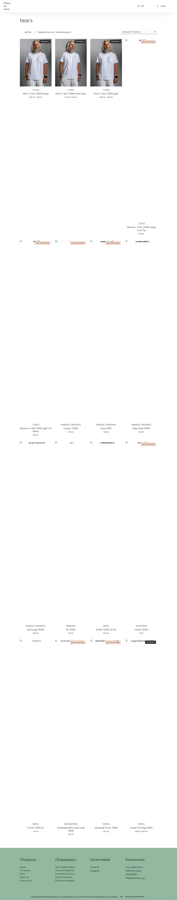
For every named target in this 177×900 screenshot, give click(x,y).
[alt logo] (88, 6)
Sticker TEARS (141, 629)
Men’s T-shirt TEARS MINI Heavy (71, 93)
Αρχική (23, 867)
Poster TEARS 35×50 (106, 629)
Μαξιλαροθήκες (71, 824)
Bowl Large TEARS (35, 629)
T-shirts (35, 90)
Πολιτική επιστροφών (65, 880)
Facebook (94, 867)
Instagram (94, 870)
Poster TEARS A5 (35, 827)
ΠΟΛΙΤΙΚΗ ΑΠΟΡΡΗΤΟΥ (135, 897)
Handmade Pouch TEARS (106, 827)
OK (121, 897)
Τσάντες (106, 824)
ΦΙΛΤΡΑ (28, 32)
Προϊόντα (24, 877)
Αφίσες (106, 625)
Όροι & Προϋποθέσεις (65, 867)
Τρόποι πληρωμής (63, 877)
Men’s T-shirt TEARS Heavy (35, 93)
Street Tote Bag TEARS (141, 827)
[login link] (149, 6)
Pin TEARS (71, 629)
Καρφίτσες (70, 625)
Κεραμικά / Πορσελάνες (71, 424)
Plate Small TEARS (141, 428)
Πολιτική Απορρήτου (64, 870)
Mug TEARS (106, 428)
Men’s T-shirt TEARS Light (106, 93)
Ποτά (22, 873)
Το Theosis (25, 870)
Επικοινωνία (25, 880)
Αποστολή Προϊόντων (65, 873)
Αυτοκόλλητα (141, 625)
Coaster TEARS (71, 428)
